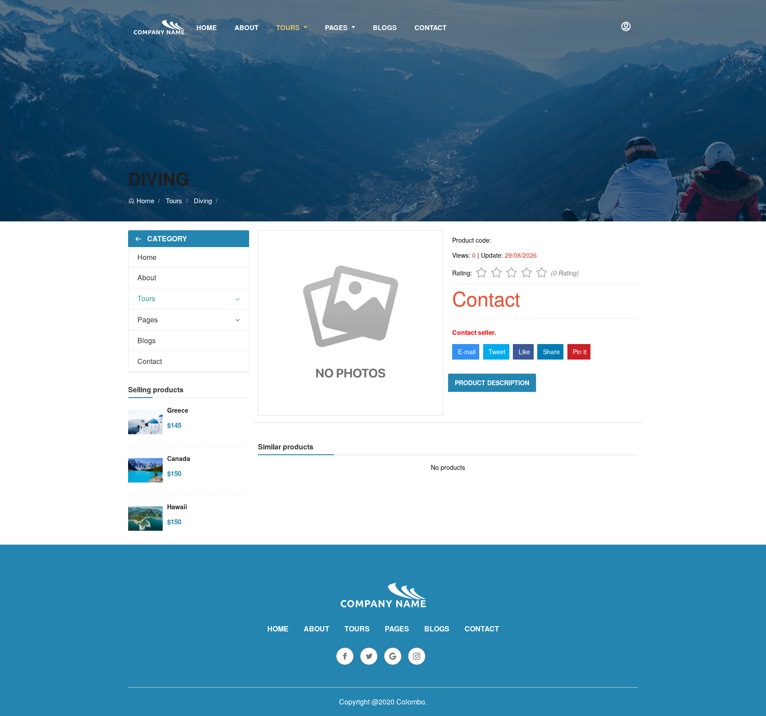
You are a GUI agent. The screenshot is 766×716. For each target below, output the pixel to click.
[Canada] (145, 469)
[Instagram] (417, 656)
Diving (158, 178)
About (146, 277)
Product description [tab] (492, 382)
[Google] (393, 656)
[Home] (159, 27)
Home (144, 200)
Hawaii (177, 506)
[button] (626, 27)
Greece (177, 410)
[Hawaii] (145, 517)
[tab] (189, 257)
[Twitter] (369, 656)
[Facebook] (345, 656)
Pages (147, 319)
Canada (178, 458)
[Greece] (145, 421)
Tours (174, 200)
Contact (149, 361)
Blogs (146, 340)
